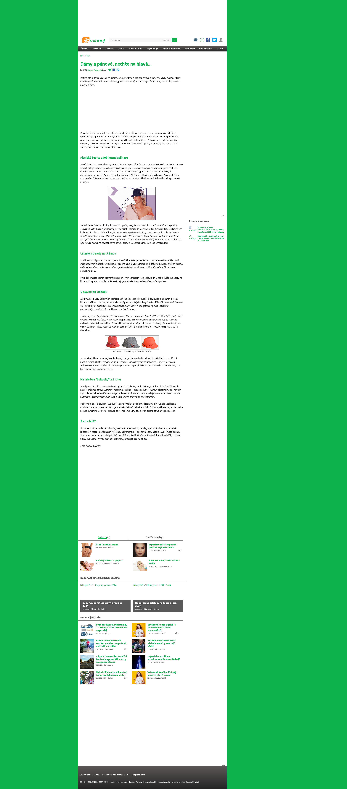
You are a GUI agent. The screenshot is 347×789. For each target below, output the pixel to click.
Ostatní (219, 48)
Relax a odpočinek (171, 48)
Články (84, 48)
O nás (96, 775)
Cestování (96, 48)
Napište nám (138, 775)
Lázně (121, 48)
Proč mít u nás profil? (112, 775)
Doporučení (85, 775)
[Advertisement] (248, 40)
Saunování (190, 48)
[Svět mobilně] (202, 40)
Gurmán (110, 48)
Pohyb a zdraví (135, 48)
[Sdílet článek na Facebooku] (114, 70)
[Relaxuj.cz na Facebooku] (208, 40)
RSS (128, 775)
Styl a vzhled (205, 48)
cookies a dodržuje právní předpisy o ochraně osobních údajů (175, 782)
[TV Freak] (196, 40)
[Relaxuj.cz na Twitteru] (214, 40)
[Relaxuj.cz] (93, 40)
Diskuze (102, 537)
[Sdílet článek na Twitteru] (118, 70)
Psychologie (152, 48)
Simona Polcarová (94, 70)
